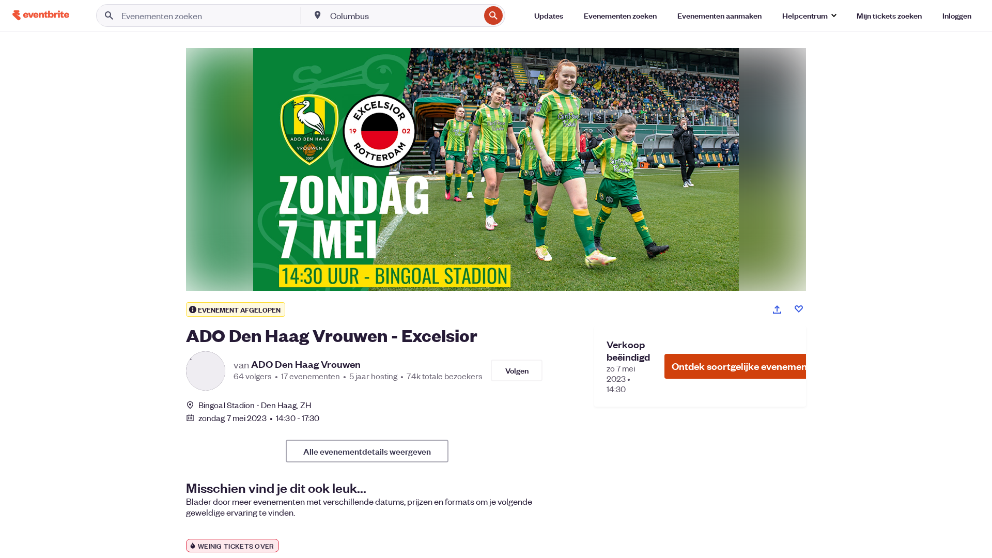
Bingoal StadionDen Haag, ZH (254, 404)
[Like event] (799, 309)
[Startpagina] (40, 15)
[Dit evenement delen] (777, 309)
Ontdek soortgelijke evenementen (747, 366)
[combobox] (404, 15)
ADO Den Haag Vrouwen (306, 364)
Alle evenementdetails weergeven (367, 451)
